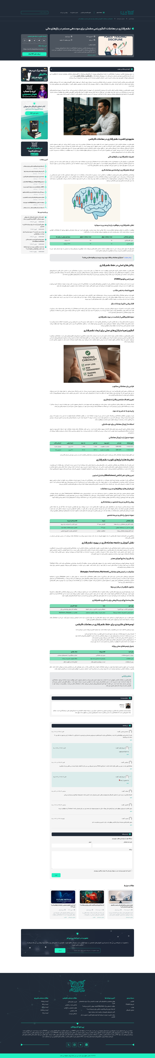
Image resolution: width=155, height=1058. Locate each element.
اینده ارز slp (45, 1004)
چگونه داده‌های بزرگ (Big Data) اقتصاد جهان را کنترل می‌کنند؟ (98, 1006)
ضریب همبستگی (72, 1002)
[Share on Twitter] (39, 40)
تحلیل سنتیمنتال (121, 19)
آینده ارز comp (44, 1010)
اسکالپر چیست (73, 1014)
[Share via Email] (29, 40)
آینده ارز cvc (45, 1007)
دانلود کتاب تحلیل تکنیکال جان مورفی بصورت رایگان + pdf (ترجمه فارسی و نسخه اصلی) (34, 218)
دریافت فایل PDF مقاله (34, 54)
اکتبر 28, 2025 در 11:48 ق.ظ (59, 777)
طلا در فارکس (73, 1011)
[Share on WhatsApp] (24, 40)
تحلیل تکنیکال (130, 1010)
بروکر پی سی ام (64, 12)
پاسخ (131, 740)
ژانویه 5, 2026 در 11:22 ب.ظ (58, 818)
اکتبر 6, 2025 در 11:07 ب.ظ (58, 731)
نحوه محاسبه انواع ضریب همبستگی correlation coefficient (35, 240)
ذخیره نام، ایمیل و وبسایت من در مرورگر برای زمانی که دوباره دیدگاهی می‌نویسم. (112, 871)
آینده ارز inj (45, 1013)
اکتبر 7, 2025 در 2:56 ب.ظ (59, 748)
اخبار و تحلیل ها (74, 12)
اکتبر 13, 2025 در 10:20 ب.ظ (58, 762)
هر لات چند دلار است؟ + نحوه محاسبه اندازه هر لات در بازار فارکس (33, 233)
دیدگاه (130, 849)
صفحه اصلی (131, 19)
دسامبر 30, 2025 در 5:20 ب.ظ (59, 791)
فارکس (132, 1001)
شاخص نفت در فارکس (71, 1005)
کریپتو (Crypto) (130, 1004)
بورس (132, 1007)
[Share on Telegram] (34, 40)
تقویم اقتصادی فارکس (86, 12)
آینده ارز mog (44, 1001)
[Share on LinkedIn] (44, 40)
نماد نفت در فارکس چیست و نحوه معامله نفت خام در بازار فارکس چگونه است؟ (34, 248)
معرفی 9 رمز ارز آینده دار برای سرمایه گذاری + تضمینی (33, 225)
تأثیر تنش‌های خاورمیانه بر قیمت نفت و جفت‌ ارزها (102, 1012)
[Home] (127, 13)
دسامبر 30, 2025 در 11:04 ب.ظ (59, 805)
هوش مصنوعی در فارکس (70, 1008)
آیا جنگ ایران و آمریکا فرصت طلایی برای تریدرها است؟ (101, 1009)
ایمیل (90, 842)
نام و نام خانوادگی (128, 842)
